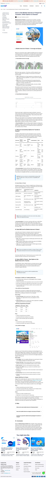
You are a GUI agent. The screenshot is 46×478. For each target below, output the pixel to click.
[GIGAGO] (4, 6)
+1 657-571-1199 (7, 3)
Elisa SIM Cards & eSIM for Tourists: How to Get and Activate (7, 449)
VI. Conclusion (4, 32)
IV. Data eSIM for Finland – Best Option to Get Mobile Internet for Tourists (5, 26)
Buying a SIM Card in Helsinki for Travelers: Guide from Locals (22, 449)
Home (21, 5)
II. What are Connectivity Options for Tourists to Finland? (5, 18)
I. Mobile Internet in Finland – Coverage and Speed (5, 14)
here (20, 178)
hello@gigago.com (7, 473)
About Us (37, 5)
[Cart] (44, 6)
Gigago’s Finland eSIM (37, 380)
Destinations (25, 5)
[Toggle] (11, 14)
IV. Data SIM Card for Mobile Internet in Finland (6, 22)
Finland (4, 9)
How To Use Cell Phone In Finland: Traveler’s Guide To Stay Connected (37, 449)
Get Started (31, 5)
